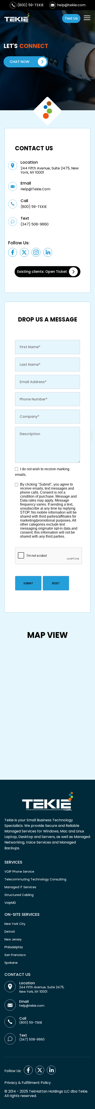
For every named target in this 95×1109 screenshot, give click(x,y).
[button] (28, 583)
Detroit (9, 931)
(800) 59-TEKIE (30, 5)
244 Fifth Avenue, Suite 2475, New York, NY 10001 (41, 989)
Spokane (11, 962)
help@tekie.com (71, 5)
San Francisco (15, 955)
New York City (14, 924)
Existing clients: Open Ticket (42, 271)
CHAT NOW (19, 61)
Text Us (71, 18)
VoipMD (10, 902)
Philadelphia (13, 947)
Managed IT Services (20, 887)
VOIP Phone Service (19, 871)
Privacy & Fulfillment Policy (27, 1083)
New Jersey (13, 939)
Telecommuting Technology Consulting (35, 879)
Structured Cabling (19, 895)
